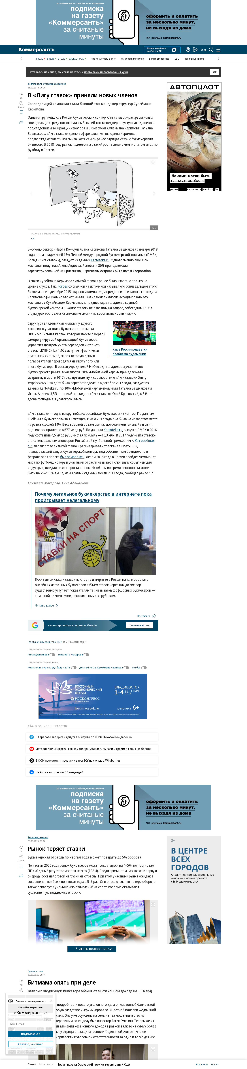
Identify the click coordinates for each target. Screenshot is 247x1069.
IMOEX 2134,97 (76, 58)
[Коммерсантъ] (36, 49)
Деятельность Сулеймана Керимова (47, 83)
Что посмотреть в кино (103, 58)
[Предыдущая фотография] (31, 193)
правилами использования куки (106, 72)
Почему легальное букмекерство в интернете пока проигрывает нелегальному (93, 496)
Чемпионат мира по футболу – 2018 (49, 667)
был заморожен (72, 457)
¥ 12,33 (61, 58)
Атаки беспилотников (132, 58)
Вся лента (202, 1064)
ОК (215, 72)
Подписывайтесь (139, 625)
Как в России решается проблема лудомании (130, 351)
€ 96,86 (50, 58)
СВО (177, 58)
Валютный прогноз (159, 58)
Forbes (63, 286)
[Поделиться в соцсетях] (21, 122)
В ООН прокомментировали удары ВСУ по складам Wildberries (78, 760)
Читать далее (45, 605)
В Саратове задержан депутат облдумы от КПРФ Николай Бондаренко (84, 737)
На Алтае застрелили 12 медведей (59, 772)
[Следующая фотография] (154, 193)
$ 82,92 (39, 58)
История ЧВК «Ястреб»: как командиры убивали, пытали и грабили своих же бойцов (93, 749)
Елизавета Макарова (70, 654)
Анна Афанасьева (38, 654)
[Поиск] (211, 49)
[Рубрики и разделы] (218, 49)
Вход (203, 49)
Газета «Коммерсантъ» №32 (45, 642)
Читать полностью (92, 948)
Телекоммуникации (38, 837)
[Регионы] (188, 49)
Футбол (136, 667)
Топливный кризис (194, 58)
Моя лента (46, 1064)
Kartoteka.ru (100, 260)
